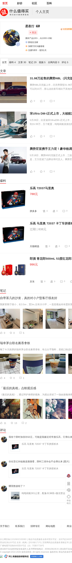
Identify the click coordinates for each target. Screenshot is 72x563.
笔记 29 (32, 62)
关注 (33, 32)
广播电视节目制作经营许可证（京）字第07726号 (22, 545)
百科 (49, 3)
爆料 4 (12, 62)
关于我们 (4, 526)
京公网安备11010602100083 (13, 539)
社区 (34, 3)
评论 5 (65, 62)
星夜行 (29, 26)
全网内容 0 (53, 62)
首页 (5, 3)
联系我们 (20, 526)
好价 (19, 3)
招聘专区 (35, 526)
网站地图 (50, 526)
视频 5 (42, 62)
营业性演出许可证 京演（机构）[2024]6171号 (20, 542)
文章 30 (22, 62)
